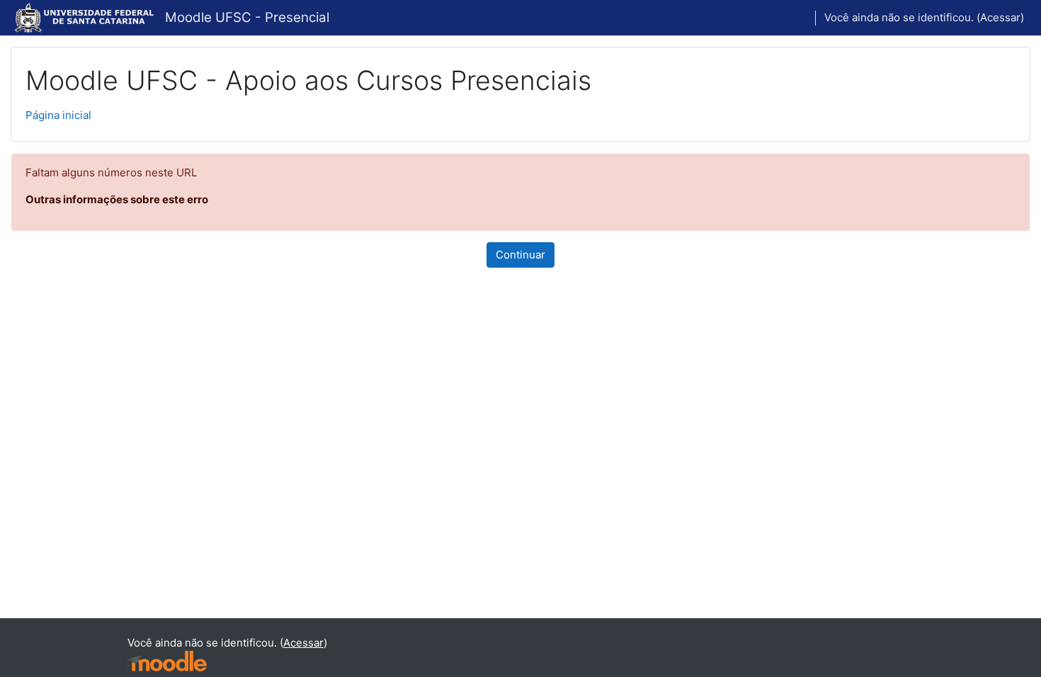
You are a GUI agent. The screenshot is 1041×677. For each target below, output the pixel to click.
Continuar (520, 254)
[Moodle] (167, 661)
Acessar (1000, 17)
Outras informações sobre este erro (116, 199)
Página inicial (58, 115)
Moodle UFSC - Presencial (247, 17)
